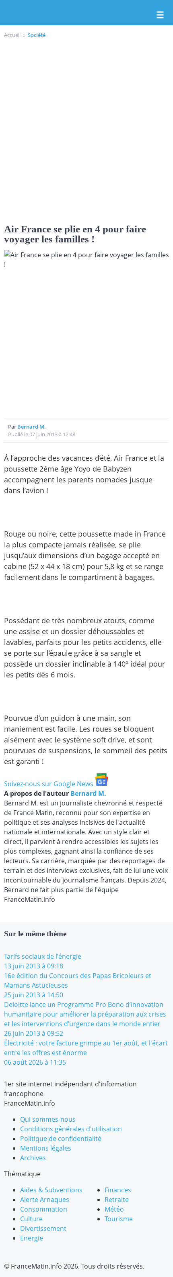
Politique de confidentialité (60, 1138)
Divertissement (43, 1228)
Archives (33, 1157)
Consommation (43, 1209)
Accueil (12, 35)
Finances (118, 1189)
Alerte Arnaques (44, 1199)
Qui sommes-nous (48, 1119)
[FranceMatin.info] (86, 13)
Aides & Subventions (51, 1189)
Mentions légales (45, 1148)
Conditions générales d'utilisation (71, 1128)
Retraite (117, 1199)
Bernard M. (31, 426)
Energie (31, 1238)
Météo (114, 1209)
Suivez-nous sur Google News (49, 783)
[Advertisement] (86, 129)
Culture (31, 1218)
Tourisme (119, 1218)
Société (36, 35)
